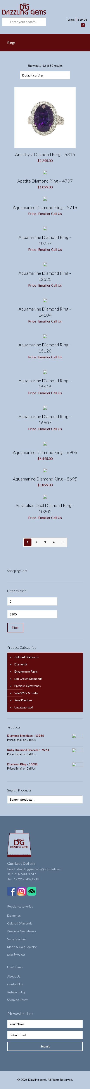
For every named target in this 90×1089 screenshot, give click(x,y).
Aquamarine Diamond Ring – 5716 (45, 207)
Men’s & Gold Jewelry (21, 947)
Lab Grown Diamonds (28, 678)
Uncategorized (23, 707)
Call (54, 213)
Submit (45, 1046)
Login (71, 19)
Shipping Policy (17, 1000)
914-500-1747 (25, 874)
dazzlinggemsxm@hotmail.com (39, 869)
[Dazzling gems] (37, 8)
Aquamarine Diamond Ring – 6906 (45, 452)
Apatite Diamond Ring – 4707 (45, 180)
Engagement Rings (26, 671)
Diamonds (21, 664)
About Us (13, 976)
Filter (15, 627)
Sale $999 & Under (26, 693)
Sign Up (82, 19)
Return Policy (16, 992)
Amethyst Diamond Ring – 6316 (45, 154)
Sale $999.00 (16, 954)
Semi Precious (23, 700)
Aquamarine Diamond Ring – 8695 (45, 478)
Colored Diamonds (26, 657)
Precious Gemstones (27, 686)
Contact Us (15, 984)
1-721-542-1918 (26, 879)
